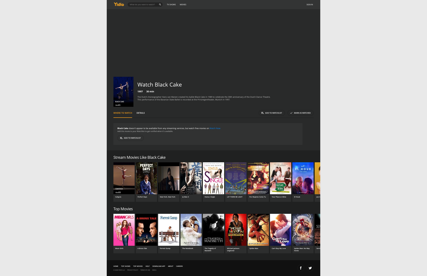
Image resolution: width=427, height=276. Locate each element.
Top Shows (125, 266)
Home (115, 266)
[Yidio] (119, 5)
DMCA (154, 270)
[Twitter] (310, 268)
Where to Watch (122, 112)
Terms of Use (145, 270)
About (170, 266)
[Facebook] (300, 268)
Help (148, 266)
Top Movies (138, 266)
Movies (183, 4)
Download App (158, 266)
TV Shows (171, 4)
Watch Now (215, 128)
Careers (179, 266)
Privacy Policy (132, 270)
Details (141, 112)
